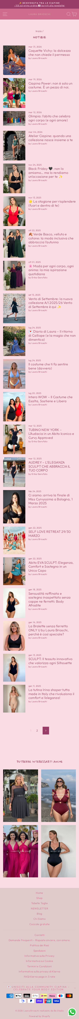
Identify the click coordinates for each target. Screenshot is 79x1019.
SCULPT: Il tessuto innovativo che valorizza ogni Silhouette (50, 661)
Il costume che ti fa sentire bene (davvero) (48, 366)
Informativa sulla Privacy (39, 955)
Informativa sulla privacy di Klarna (39, 971)
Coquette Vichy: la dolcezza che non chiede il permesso (49, 52)
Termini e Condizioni (39, 966)
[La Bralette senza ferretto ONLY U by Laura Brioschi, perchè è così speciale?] (14, 636)
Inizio (39, 31)
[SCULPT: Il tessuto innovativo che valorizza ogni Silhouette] (14, 668)
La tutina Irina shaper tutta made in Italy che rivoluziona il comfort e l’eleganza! (51, 694)
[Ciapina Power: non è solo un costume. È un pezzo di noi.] (14, 93)
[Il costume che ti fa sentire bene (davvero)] (14, 374)
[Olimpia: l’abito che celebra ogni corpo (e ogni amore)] (14, 118)
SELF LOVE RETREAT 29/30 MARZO (49, 533)
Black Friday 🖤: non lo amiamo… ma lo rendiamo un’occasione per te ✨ (48, 172)
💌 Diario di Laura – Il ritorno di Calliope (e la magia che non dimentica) (52, 335)
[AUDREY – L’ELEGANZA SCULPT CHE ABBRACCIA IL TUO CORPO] (14, 472)
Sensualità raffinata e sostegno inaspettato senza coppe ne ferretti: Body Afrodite (49, 599)
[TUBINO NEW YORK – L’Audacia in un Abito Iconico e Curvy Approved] (14, 439)
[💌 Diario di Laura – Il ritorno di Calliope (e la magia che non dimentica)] (14, 341)
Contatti (40, 935)
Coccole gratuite (39, 924)
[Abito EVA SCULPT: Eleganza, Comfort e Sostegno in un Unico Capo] (14, 571)
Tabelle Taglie (39, 903)
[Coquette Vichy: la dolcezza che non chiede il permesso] (14, 60)
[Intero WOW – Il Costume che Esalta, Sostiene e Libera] (14, 407)
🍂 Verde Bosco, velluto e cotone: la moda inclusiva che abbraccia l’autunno (51, 238)
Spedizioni (39, 950)
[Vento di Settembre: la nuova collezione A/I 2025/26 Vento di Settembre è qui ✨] (14, 308)
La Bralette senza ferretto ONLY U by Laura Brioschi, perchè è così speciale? (48, 630)
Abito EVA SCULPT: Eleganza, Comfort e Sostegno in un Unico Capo (51, 566)
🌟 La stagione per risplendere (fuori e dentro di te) (52, 203)
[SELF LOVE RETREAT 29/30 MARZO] (14, 540)
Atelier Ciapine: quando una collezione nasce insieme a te (50, 138)
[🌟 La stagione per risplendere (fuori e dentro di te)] (14, 211)
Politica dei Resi (39, 945)
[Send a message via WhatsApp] (72, 1012)
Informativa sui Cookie (39, 961)
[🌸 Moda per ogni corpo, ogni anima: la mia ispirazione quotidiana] (14, 275)
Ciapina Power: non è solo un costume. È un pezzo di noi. (50, 85)
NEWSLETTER (39, 908)
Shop (39, 898)
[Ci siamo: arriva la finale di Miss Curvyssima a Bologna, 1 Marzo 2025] (14, 506)
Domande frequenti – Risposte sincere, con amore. (40, 940)
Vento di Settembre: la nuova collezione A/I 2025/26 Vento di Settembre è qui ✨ (50, 303)
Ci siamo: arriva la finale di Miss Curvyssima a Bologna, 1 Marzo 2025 (50, 499)
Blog (39, 913)
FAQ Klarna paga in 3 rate (39, 976)
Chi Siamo (39, 918)
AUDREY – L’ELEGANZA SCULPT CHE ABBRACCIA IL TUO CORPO (49, 466)
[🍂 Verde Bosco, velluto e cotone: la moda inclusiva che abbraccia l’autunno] (14, 243)
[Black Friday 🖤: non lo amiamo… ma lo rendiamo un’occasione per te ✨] (14, 178)
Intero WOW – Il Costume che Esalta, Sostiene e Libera (50, 399)
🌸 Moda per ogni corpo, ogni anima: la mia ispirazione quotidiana (51, 270)
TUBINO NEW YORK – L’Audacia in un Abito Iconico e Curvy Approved (51, 434)
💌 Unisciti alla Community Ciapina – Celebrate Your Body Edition (38, 988)
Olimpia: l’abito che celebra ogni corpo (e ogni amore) (49, 118)
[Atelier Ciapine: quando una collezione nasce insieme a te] (14, 145)
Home (39, 893)
